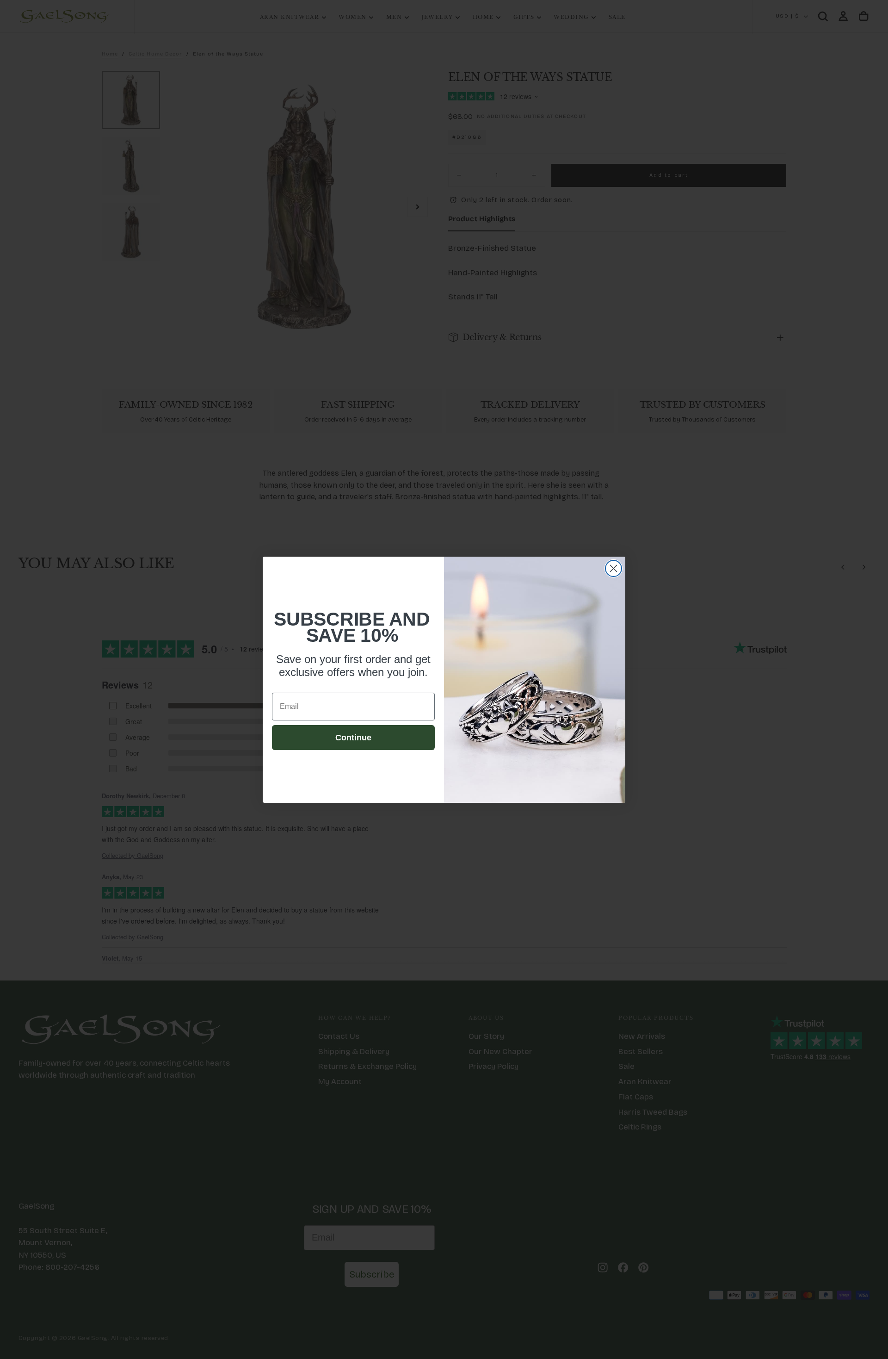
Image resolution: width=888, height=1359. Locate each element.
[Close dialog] (613, 568)
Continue (353, 737)
